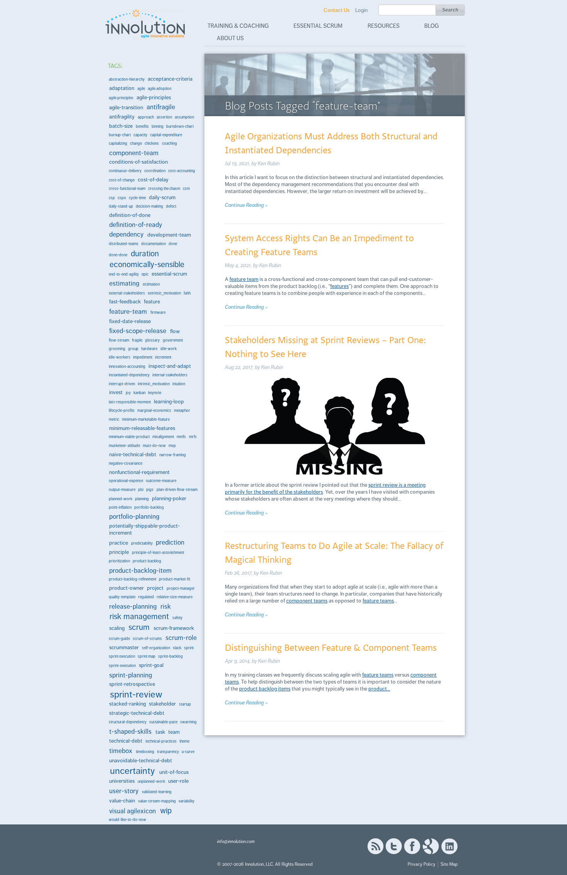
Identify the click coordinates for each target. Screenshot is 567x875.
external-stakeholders (127, 293)
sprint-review (136, 694)
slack (177, 647)
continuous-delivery (125, 170)
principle (119, 552)
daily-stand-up (121, 206)
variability (186, 801)
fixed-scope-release (137, 331)
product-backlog (147, 561)
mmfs (181, 436)
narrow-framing (172, 454)
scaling (117, 628)
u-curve (188, 751)
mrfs (193, 436)
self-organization (156, 647)
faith (187, 293)
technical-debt (125, 741)
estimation (151, 284)
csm (186, 188)
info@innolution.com (236, 842)
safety (177, 617)
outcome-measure (161, 480)
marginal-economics (154, 410)
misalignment (163, 436)
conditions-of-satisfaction (138, 162)
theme (184, 741)
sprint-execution (122, 665)
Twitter (394, 846)
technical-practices (161, 741)
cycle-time (137, 197)
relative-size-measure (174, 596)
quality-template (122, 596)
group (133, 348)
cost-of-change (122, 180)
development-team (169, 235)
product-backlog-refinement (132, 579)
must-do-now (154, 445)
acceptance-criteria (170, 79)
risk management (139, 616)
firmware (157, 312)
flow (175, 331)
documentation (153, 243)
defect (171, 206)
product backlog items (264, 688)
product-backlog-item (140, 570)
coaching (169, 143)
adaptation (121, 88)
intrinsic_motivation (154, 383)
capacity (140, 134)
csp (112, 197)
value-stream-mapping (157, 801)
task (160, 732)
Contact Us (336, 10)
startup (185, 704)
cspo (122, 197)
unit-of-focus (174, 772)
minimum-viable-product (129, 436)
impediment (142, 357)
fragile (137, 340)
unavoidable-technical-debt (140, 760)
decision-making (149, 206)
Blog (431, 25)
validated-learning (157, 791)
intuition (178, 383)
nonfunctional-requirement (139, 472)
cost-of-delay (153, 179)
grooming (117, 348)
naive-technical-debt (132, 454)
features (339, 286)
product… (379, 688)
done (173, 243)
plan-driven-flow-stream (177, 489)
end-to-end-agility (124, 274)
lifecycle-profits (122, 410)
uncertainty (132, 770)
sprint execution (122, 656)
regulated (146, 596)
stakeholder (162, 704)
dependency (126, 234)
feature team (244, 279)
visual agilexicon (132, 811)
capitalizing (118, 143)
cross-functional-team (127, 188)
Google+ (431, 846)
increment (163, 357)
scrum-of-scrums (147, 638)
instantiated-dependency (129, 374)
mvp (172, 445)
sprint (189, 647)
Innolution (145, 23)
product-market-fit (174, 579)
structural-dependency (128, 721)
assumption (184, 117)
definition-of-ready (135, 224)
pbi (140, 489)
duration (145, 253)
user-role (178, 781)
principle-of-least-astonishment (158, 552)
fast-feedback (125, 301)
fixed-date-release (130, 321)
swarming (188, 721)
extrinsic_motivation (164, 293)
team (174, 732)
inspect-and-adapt (169, 366)
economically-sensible (147, 264)
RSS (375, 846)
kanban (139, 392)
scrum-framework (174, 628)
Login (361, 10)
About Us (230, 38)
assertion (164, 117)
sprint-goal (151, 665)
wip (166, 811)
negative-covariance (125, 463)
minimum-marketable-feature (146, 419)
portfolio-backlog (149, 507)
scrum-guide (119, 638)
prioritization (119, 561)
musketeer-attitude (124, 445)
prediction (170, 542)
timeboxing (145, 751)
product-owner (126, 588)
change (136, 143)
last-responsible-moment (130, 401)
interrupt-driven (122, 383)
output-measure (122, 489)
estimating (124, 283)
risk (165, 606)
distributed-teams (123, 243)
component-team (134, 153)
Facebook (412, 846)
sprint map (146, 656)
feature (152, 301)
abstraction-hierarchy (127, 79)
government (173, 340)
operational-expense (126, 480)
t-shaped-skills (130, 731)
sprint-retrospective (132, 684)
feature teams (378, 600)
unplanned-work (151, 781)
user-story (123, 791)
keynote (154, 392)
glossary (152, 340)
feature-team (128, 311)
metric (114, 419)
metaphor (182, 410)
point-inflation (120, 507)
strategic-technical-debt (136, 713)
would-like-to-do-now (127, 819)
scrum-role (181, 637)
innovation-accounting (127, 366)
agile (141, 88)
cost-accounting (181, 170)
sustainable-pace (163, 721)
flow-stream (119, 340)
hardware (149, 348)
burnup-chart (120, 134)
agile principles (121, 97)
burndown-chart (180, 126)
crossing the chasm (164, 188)
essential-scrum (169, 274)
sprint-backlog (170, 656)
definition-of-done (129, 215)
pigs (150, 489)
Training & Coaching (238, 25)
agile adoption (159, 88)
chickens (152, 143)
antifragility (122, 116)
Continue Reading (244, 205)
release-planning (133, 606)
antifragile (161, 107)
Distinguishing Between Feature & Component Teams (331, 647)
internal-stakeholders (169, 374)
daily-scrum (162, 197)
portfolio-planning (134, 516)
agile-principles (154, 97)
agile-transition (126, 107)
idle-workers (119, 357)
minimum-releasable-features (142, 428)
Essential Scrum (318, 25)
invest (116, 392)
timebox (120, 750)
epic (145, 274)
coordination (154, 170)
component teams (306, 600)
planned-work (120, 498)
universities (122, 781)
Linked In (449, 846)
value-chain (122, 800)
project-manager (181, 588)
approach (146, 117)
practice (118, 543)
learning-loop (169, 401)
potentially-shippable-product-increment (144, 529)
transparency (168, 751)
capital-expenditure (166, 134)
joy (128, 392)
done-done (118, 254)
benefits (142, 126)
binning (158, 126)
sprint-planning (130, 675)
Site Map (448, 864)
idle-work (168, 348)
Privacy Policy (421, 864)
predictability (142, 543)
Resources (384, 25)
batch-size (121, 126)
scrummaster (124, 647)
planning (142, 498)
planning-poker (169, 498)
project (155, 588)
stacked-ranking (127, 704)
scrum (139, 627)
